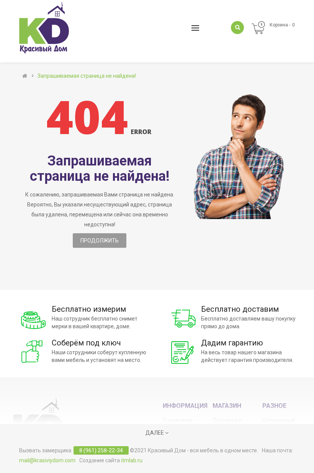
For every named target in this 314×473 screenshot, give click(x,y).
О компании (178, 420)
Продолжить (99, 240)
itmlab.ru (131, 460)
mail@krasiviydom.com (47, 460)
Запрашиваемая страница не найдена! (87, 76)
